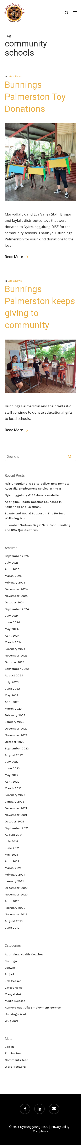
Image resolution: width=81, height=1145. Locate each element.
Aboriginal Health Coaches (24, 954)
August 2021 (13, 834)
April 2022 (12, 781)
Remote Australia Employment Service (33, 1007)
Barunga (11, 961)
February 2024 (15, 648)
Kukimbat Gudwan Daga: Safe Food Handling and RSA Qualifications (37, 527)
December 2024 (16, 589)
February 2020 (15, 907)
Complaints (40, 1131)
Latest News (14, 76)
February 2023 (15, 715)
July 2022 (11, 761)
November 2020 (16, 894)
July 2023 (12, 682)
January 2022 (14, 801)
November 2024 (16, 595)
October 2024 (15, 602)
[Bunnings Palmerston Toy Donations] (40, 208)
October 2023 (15, 662)
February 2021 (15, 874)
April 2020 (12, 901)
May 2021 (11, 854)
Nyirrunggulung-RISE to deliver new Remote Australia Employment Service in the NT (37, 486)
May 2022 (11, 775)
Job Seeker (13, 981)
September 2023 (17, 668)
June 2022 (12, 768)
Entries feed (13, 1053)
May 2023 (11, 695)
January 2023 (14, 722)
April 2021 (12, 861)
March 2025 (13, 575)
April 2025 (12, 569)
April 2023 (12, 702)
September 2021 (16, 828)
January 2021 (14, 881)
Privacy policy (60, 1127)
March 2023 (13, 708)
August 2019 (14, 921)
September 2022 (17, 748)
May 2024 (12, 629)
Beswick (10, 967)
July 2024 (12, 615)
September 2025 (17, 556)
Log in (9, 1046)
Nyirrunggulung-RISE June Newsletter (32, 495)
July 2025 (11, 562)
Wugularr (11, 1020)
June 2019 (12, 927)
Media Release (15, 1000)
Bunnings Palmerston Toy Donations (35, 97)
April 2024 (12, 635)
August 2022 (14, 755)
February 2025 (15, 582)
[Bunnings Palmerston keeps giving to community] (40, 399)
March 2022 (13, 788)
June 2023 (12, 688)
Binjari (9, 974)
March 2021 (13, 868)
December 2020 (16, 887)
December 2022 (16, 728)
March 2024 (13, 642)
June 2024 (12, 622)
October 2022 (14, 741)
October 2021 (14, 821)
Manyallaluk (13, 994)
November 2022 (16, 735)
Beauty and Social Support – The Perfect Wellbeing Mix (35, 516)
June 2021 (12, 848)
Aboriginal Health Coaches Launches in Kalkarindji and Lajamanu (33, 504)
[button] (75, 13)
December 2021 (16, 808)
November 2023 (16, 655)
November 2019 (16, 914)
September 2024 (17, 609)
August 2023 (14, 675)
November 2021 (16, 814)
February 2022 (15, 795)
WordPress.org (15, 1066)
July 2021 (11, 841)
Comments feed (16, 1060)
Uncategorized (15, 1014)
